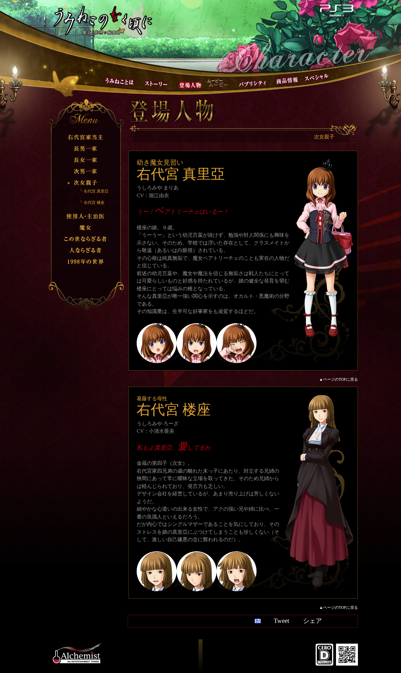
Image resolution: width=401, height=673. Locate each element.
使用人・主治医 (85, 216)
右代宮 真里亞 (96, 191)
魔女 (85, 228)
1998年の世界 (85, 262)
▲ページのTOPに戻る (338, 379)
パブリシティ (252, 84)
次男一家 (85, 171)
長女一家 (85, 160)
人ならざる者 (85, 250)
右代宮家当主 (85, 137)
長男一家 (85, 148)
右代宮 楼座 (94, 202)
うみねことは (119, 81)
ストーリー (156, 84)
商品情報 (287, 80)
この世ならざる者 (85, 239)
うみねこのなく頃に (103, 20)
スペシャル (316, 77)
